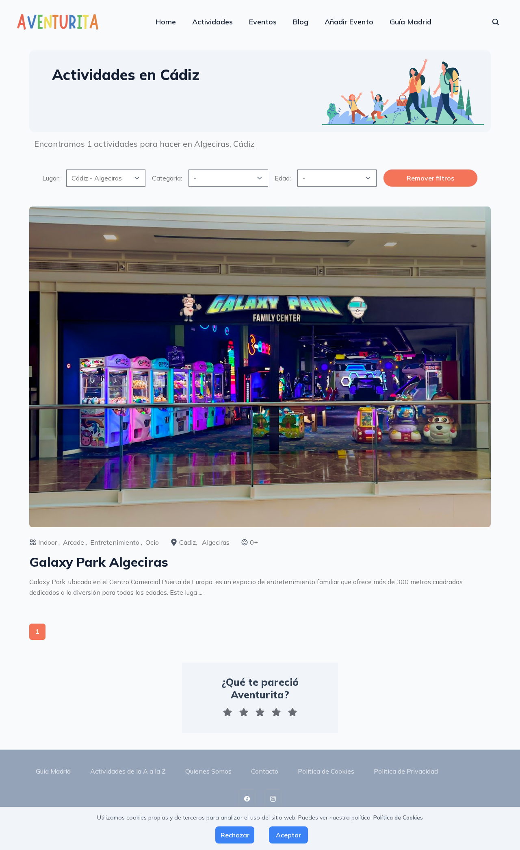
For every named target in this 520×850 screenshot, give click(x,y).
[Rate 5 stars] (292, 712)
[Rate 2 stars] (244, 712)
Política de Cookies (326, 771)
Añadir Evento (349, 21)
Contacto (264, 771)
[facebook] (247, 798)
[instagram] (273, 798)
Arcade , (75, 542)
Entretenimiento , (116, 542)
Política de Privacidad (406, 771)
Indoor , (49, 542)
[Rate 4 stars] (276, 712)
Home (166, 21)
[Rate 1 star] (227, 712)
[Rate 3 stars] (260, 712)
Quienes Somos (208, 771)
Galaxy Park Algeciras (98, 562)
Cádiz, (189, 542)
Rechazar (235, 835)
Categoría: (167, 178)
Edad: (283, 178)
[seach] (495, 22)
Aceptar (288, 835)
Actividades (212, 21)
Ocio (152, 542)
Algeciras (216, 542)
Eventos (263, 21)
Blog (300, 21)
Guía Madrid (410, 21)
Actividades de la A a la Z (128, 771)
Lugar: (51, 178)
